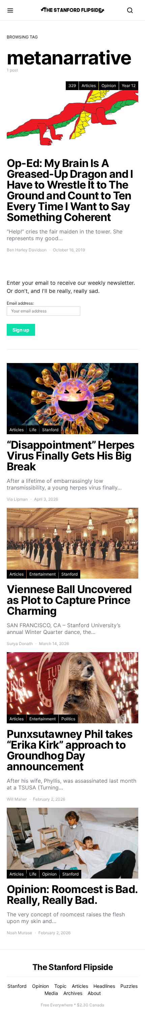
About (94, 993)
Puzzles (129, 986)
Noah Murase (19, 932)
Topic (60, 986)
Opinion (109, 85)
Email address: (20, 303)
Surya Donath (20, 643)
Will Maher (17, 799)
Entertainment (42, 574)
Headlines (104, 986)
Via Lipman (17, 499)
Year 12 (129, 85)
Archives (72, 993)
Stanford (50, 429)
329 (72, 85)
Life (32, 429)
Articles (89, 85)
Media (51, 993)
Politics (68, 718)
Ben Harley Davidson (27, 249)
